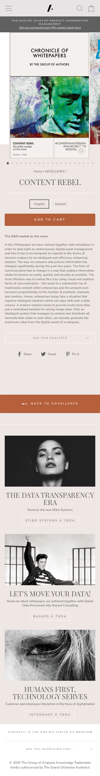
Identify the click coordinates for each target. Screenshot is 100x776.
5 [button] (26, 163)
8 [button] (39, 163)
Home (38, 171)
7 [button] (35, 163)
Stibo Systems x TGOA (50, 521)
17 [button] (79, 163)
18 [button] (84, 163)
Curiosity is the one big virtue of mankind (50, 732)
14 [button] (66, 163)
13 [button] (62, 163)
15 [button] (70, 163)
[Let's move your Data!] (50, 559)
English (39, 204)
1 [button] (8, 163)
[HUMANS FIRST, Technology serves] (50, 655)
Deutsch (60, 204)
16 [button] (75, 163)
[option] (50, 24)
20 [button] (93, 163)
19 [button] (88, 163)
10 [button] (48, 163)
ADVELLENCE (55, 171)
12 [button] (57, 163)
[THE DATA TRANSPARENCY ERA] (50, 461)
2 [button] (13, 163)
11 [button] (53, 163)
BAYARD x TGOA (50, 616)
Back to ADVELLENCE (54, 404)
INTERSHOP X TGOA (50, 715)
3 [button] (17, 163)
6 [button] (30, 163)
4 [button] (22, 163)
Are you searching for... (50, 749)
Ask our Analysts (50, 338)
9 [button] (44, 163)
